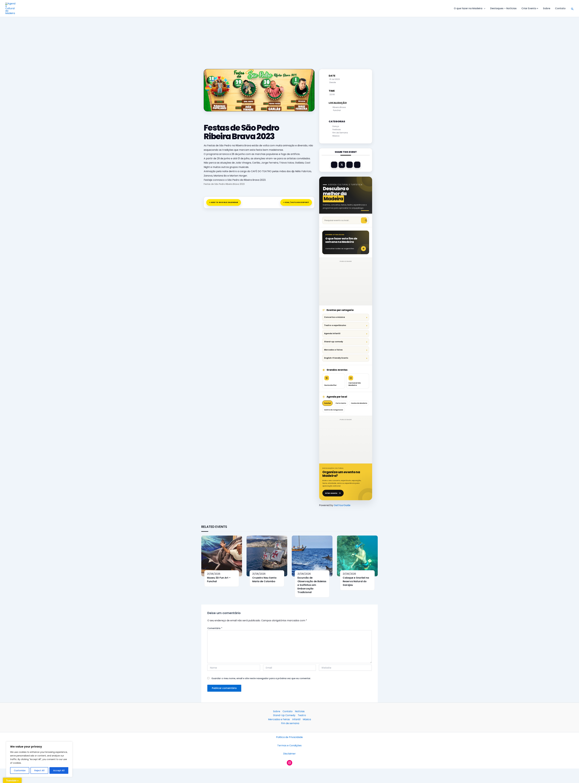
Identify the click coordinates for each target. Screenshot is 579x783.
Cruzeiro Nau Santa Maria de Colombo (264, 579)
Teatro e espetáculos (335, 325)
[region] (39, 759)
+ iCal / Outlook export (296, 202)
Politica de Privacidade (289, 737)
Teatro (302, 715)
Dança (335, 126)
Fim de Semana (340, 132)
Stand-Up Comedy (284, 715)
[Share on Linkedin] (349, 165)
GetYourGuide (342, 505)
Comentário (214, 628)
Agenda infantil (332, 333)
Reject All (39, 770)
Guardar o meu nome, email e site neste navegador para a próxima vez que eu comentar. (261, 678)
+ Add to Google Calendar (223, 202)
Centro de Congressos (333, 410)
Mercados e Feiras (279, 719)
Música (335, 135)
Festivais (336, 129)
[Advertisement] (289, 39)
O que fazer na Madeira (468, 8)
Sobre (546, 8)
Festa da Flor (330, 385)
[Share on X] (342, 165)
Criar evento (331, 493)
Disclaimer (289, 753)
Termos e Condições (289, 745)
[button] (483, 8)
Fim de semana (290, 723)
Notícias (300, 711)
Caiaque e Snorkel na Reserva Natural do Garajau (356, 581)
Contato (560, 8)
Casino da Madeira (359, 403)
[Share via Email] (357, 165)
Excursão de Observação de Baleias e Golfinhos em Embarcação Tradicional (311, 585)
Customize (19, 770)
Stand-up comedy (333, 341)
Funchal (327, 403)
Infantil (296, 719)
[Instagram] (289, 762)
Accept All (59, 770)
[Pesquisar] (364, 220)
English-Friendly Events (336, 358)
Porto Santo (341, 403)
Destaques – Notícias (503, 8)
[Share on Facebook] (334, 165)
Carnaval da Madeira (354, 384)
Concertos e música (334, 317)
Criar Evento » (529, 8)
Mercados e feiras (333, 349)
